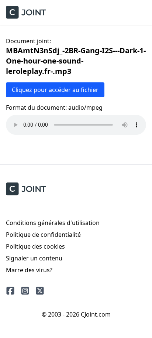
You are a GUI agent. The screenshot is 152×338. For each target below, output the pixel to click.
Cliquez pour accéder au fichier (55, 90)
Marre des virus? (29, 270)
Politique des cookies (35, 246)
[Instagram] (25, 290)
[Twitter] (39, 290)
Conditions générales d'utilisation (53, 223)
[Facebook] (10, 290)
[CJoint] (26, 188)
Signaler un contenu (34, 258)
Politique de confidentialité (43, 235)
